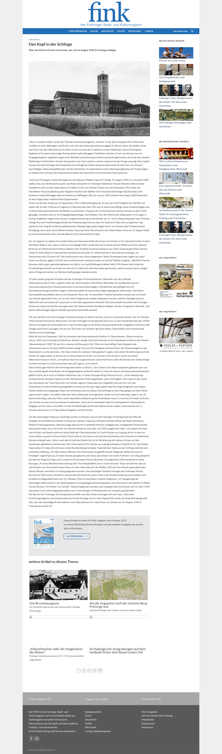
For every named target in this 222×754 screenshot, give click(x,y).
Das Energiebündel (169, 77)
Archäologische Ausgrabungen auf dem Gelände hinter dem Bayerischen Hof (118, 650)
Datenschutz (148, 723)
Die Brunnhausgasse (54, 607)
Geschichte (107, 31)
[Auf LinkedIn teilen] (100, 670)
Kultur (94, 31)
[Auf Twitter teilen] (83, 670)
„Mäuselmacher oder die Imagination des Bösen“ (56, 654)
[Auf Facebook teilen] (78, 670)
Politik (121, 31)
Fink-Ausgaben (149, 711)
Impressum (147, 727)
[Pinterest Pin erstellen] (94, 670)
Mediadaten (148, 719)
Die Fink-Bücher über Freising (157, 715)
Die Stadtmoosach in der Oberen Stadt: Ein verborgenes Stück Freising (176, 214)
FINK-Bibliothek (180, 31)
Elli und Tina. (165, 60)
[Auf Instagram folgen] (36, 738)
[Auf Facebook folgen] (31, 738)
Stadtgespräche (78, 31)
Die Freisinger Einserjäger (172, 122)
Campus (149, 31)
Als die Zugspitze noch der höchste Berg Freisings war (118, 607)
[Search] (192, 31)
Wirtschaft (135, 31)
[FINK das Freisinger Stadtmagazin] (111, 14)
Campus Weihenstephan (98, 731)
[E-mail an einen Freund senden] (89, 670)
